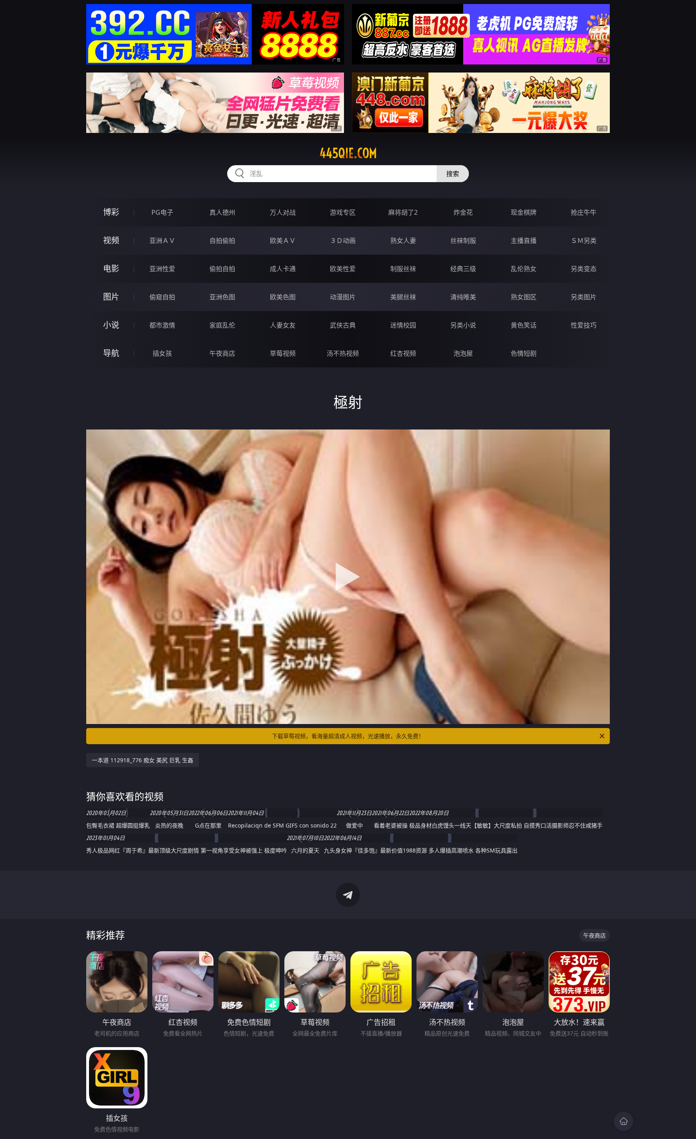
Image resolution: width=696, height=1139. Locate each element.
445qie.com (348, 153)
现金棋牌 (523, 212)
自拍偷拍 (222, 240)
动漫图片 (343, 297)
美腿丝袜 (403, 297)
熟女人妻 (403, 240)
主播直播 (523, 240)
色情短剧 (523, 353)
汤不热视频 (343, 353)
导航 (111, 353)
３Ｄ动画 (343, 240)
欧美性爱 (343, 268)
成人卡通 (283, 268)
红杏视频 (403, 353)
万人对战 (283, 212)
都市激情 (162, 325)
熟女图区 (523, 297)
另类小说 (463, 325)
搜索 (452, 173)
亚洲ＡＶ (162, 240)
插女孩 (162, 353)
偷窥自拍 (162, 297)
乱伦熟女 (523, 268)
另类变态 (584, 268)
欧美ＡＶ (283, 240)
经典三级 (463, 268)
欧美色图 (283, 297)
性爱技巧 (584, 325)
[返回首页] (623, 1121)
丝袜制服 (463, 240)
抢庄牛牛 (584, 212)
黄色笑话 (523, 325)
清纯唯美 (463, 297)
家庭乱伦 (222, 325)
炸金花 (463, 212)
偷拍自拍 (222, 268)
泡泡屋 (463, 353)
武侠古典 (343, 325)
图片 (111, 296)
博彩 (111, 212)
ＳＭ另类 (584, 240)
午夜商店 (222, 353)
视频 (111, 240)
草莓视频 (283, 353)
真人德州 (222, 212)
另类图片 (584, 297)
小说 (111, 325)
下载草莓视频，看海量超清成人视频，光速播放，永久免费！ (348, 736)
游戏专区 (343, 212)
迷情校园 (403, 325)
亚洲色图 (222, 297)
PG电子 (162, 212)
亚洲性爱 (162, 268)
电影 (111, 268)
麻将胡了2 (403, 212)
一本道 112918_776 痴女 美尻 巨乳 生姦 (142, 760)
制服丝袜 (403, 268)
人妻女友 (283, 325)
